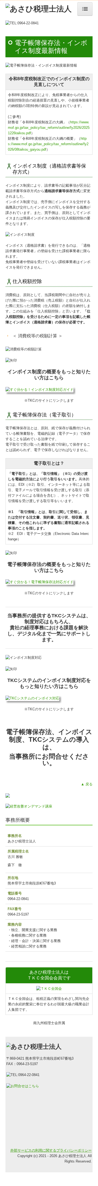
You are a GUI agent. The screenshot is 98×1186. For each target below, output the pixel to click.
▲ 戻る (87, 784)
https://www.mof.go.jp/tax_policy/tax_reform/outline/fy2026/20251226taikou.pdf (49, 127)
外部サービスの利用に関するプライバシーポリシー (51, 1150)
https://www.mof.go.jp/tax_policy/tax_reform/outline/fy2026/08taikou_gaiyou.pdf (48, 143)
